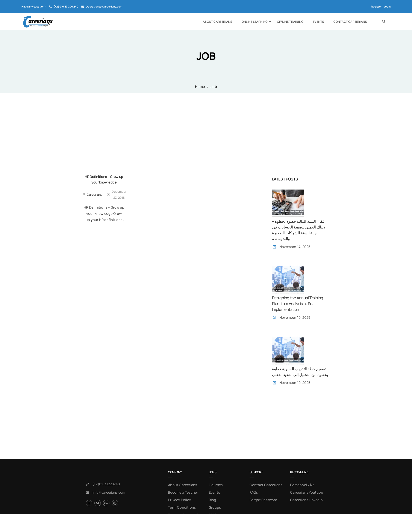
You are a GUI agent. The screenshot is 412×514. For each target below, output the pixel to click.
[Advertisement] (206, 125)
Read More (104, 228)
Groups (215, 507)
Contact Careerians (350, 22)
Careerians (94, 194)
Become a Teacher (183, 492)
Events (318, 22)
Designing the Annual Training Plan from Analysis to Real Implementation (297, 303)
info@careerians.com (108, 492)
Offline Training (290, 22)
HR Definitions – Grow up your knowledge (104, 179)
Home (200, 86)
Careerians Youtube (306, 492)
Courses (216, 484)
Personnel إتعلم (302, 484)
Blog (212, 499)
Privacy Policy (179, 499)
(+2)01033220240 (106, 484)
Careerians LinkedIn (306, 499)
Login (387, 6)
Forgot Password (263, 499)
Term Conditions (182, 507)
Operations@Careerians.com (104, 6)
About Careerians (217, 22)
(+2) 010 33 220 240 (66, 6)
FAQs (254, 492)
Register (376, 6)
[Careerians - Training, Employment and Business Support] (37, 21)
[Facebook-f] (89, 503)
